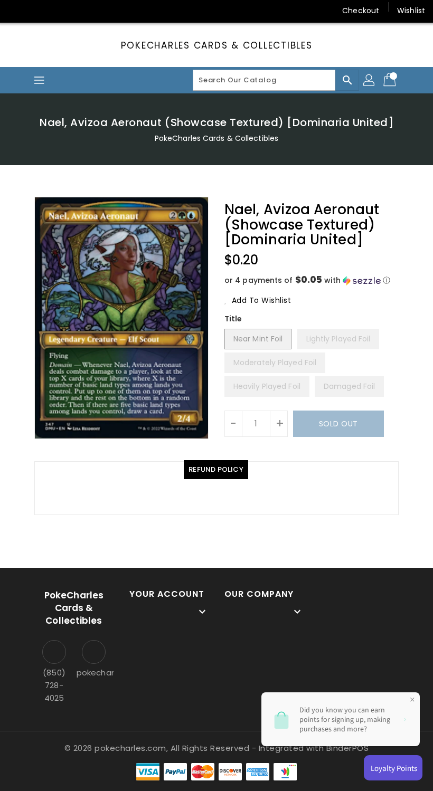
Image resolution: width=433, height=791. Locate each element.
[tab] (216, 469)
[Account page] (369, 80)
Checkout (360, 10)
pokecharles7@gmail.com (94, 672)
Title (233, 318)
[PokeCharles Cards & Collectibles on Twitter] (37, 10)
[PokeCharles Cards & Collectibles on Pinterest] (57, 10)
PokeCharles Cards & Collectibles (217, 45)
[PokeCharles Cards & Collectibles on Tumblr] (97, 10)
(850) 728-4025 (54, 685)
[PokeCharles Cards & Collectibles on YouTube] (118, 10)
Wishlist (411, 10)
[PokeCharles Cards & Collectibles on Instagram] (77, 10)
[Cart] (390, 80)
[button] (311, 280)
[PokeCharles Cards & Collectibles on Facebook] (17, 10)
